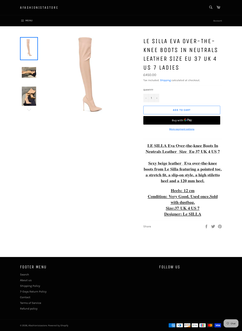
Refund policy (28, 308)
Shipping (165, 80)
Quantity (148, 90)
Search (24, 274)
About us (26, 280)
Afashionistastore (39, 8)
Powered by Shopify (58, 325)
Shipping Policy (30, 286)
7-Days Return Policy (33, 291)
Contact (25, 297)
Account (217, 20)
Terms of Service (30, 303)
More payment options (181, 129)
